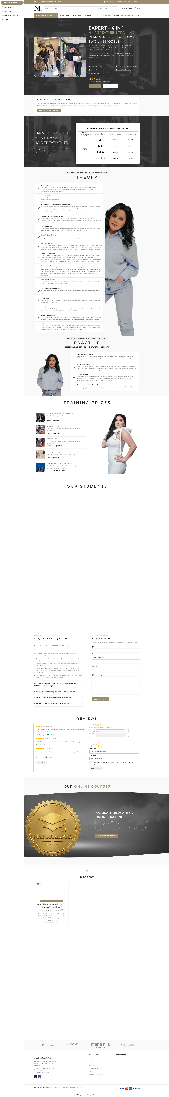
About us (91, 951)
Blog (90, 963)
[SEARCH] (116, 8)
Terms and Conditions (96, 967)
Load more (42, 762)
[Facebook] (39, 968)
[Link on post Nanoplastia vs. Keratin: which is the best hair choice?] (51, 890)
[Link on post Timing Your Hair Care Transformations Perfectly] (123, 890)
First (93, 653)
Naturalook (53, 910)
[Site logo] (38, 8)
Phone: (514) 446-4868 (43, 964)
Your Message (98, 675)
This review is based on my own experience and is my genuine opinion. (113, 763)
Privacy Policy (93, 970)
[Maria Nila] (100, 937)
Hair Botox (116, 901)
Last (118, 653)
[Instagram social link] (107, 1)
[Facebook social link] (105, 1)
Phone (95, 666)
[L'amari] (127, 937)
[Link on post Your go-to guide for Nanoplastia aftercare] (87, 892)
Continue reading (51, 923)
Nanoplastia (57, 901)
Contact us (92, 954)
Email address (98, 657)
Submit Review (96, 768)
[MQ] (47, 937)
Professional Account (95, 960)
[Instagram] (35, 968)
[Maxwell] (74, 937)
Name (95, 647)
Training (91, 957)
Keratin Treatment (47, 901)
